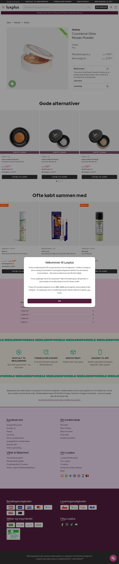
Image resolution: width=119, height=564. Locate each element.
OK (59, 301)
